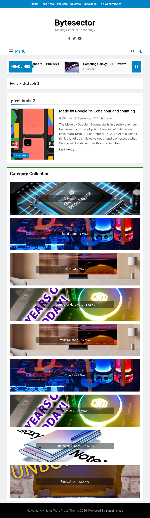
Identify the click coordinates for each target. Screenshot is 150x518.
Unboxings (89, 3)
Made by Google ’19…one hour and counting (97, 111)
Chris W (67, 118)
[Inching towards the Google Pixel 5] (128, 69)
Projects (62, 3)
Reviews (75, 3)
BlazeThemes (114, 510)
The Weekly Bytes (110, 3)
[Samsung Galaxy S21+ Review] (61, 69)
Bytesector (75, 22)
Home (34, 3)
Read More (65, 149)
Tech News (47, 3)
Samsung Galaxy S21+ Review (94, 64)
